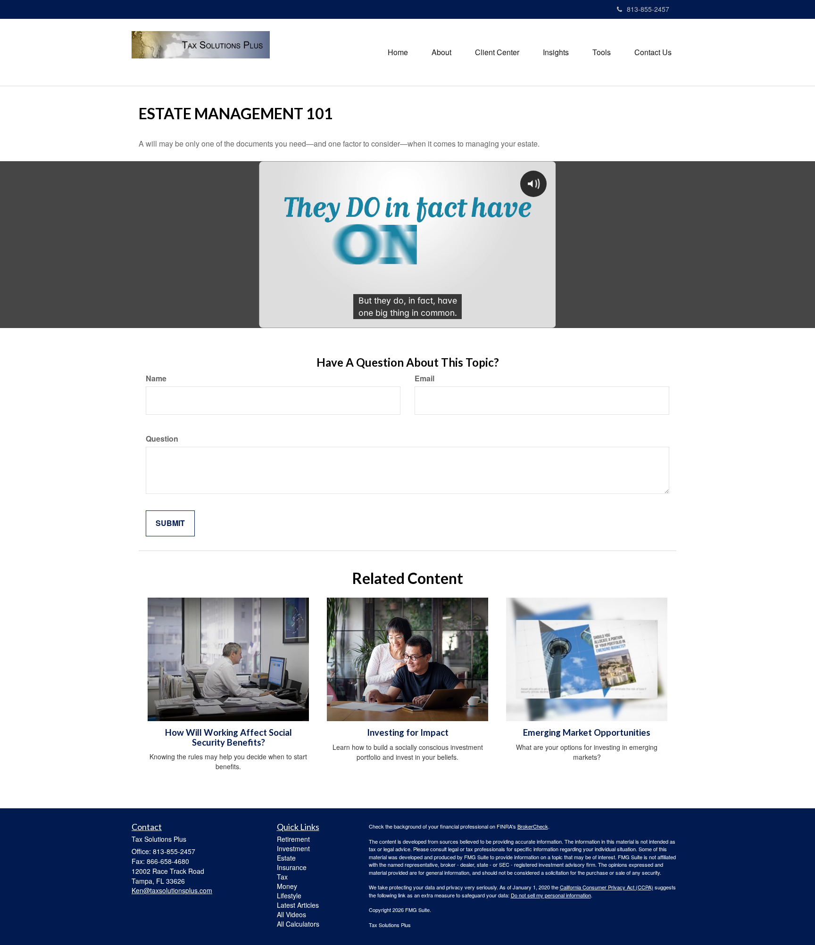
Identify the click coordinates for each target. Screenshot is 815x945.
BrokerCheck (532, 826)
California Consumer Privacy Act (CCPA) (606, 887)
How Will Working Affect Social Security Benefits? (228, 737)
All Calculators (298, 924)
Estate (286, 858)
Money (287, 886)
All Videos (291, 914)
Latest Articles (298, 905)
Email (424, 378)
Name (156, 378)
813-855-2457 (648, 9)
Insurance (292, 867)
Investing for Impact (408, 732)
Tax (282, 876)
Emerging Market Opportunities (586, 732)
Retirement (293, 839)
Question (162, 439)
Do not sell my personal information (551, 895)
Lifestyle (289, 895)
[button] (441, 52)
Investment (293, 848)
